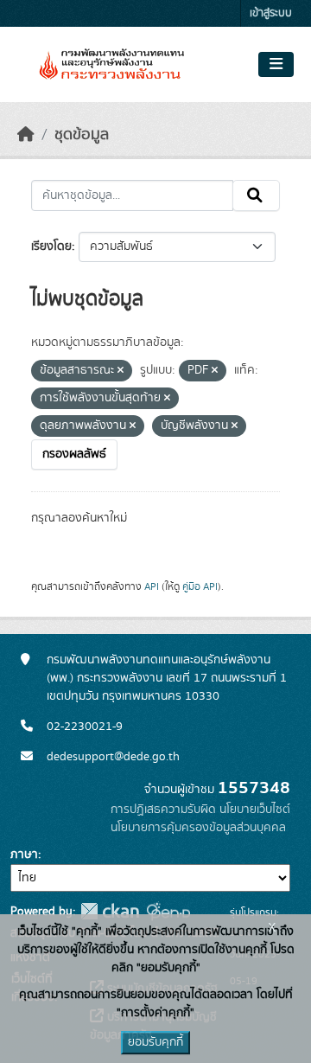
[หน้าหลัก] (26, 135)
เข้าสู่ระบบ (271, 13)
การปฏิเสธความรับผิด (163, 809)
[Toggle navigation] (276, 65)
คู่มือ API (200, 586)
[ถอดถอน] (120, 371)
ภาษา (24, 854)
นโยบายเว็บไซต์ (254, 809)
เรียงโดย (51, 246)
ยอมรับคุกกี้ (155, 1042)
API (151, 586)
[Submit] (256, 195)
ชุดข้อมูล (81, 135)
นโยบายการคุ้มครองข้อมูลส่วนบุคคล (198, 827)
